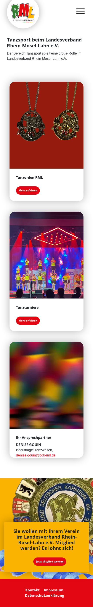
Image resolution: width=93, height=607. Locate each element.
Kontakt (32, 590)
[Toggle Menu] (80, 11)
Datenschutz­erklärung (44, 595)
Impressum (53, 590)
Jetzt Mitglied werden (50, 561)
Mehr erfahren (28, 190)
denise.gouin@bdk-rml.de (36, 455)
